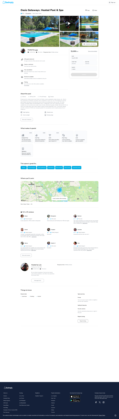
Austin (52, 405)
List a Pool (21, 396)
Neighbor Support (39, 396)
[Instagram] (103, 402)
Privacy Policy (102, 415)
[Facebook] (96, 402)
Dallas (52, 410)
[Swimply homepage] (31, 2)
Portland (53, 400)
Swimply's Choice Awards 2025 (10, 410)
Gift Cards (5, 403)
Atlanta (53, 403)
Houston (53, 407)
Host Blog (5, 407)
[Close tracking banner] (115, 415)
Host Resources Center (24, 405)
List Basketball (22, 403)
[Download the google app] (75, 400)
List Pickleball (22, 400)
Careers (5, 396)
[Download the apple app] (75, 396)
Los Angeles (54, 396)
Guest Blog (5, 405)
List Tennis (21, 398)
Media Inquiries (6, 400)
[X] (100, 402)
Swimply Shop (6, 398)
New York (53, 398)
